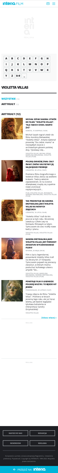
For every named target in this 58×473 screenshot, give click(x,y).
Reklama (42, 443)
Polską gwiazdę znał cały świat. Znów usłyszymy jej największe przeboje (40, 164)
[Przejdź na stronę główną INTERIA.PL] (9, 3)
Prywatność (16, 458)
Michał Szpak (45, 153)
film (27, 193)
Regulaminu (39, 456)
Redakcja (42, 433)
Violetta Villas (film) (35, 276)
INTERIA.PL (35, 458)
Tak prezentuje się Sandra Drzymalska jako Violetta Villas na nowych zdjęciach (39, 205)
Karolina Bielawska (34, 155)
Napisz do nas (15, 433)
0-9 (18, 75)
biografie (48, 193)
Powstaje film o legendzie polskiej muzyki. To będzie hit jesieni (41, 284)
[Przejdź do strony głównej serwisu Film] (19, 4)
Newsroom (15, 443)
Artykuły (8, 104)
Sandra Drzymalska (34, 194)
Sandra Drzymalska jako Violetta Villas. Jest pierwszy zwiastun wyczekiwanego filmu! (41, 243)
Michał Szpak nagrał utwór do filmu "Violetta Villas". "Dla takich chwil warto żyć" (41, 123)
